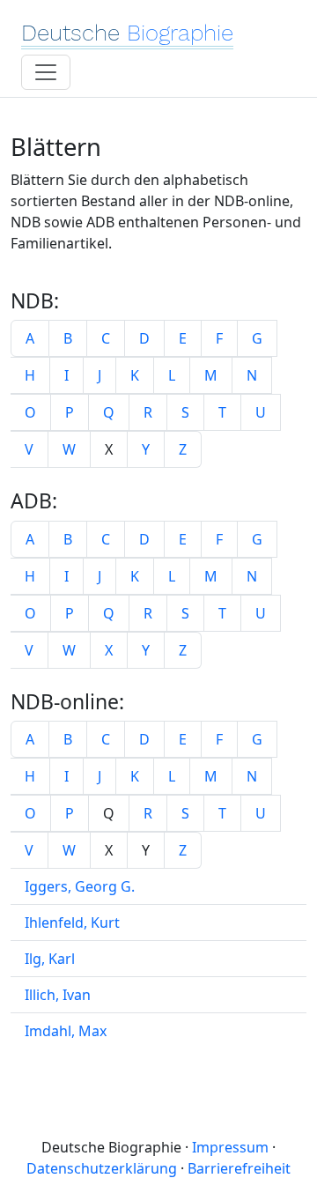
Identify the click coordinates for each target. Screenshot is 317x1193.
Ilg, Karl (50, 958)
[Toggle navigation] (45, 72)
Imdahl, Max (66, 1031)
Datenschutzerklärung (101, 1168)
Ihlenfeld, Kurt (72, 922)
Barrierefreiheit (239, 1168)
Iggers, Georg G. (80, 886)
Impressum (230, 1147)
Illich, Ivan (58, 994)
